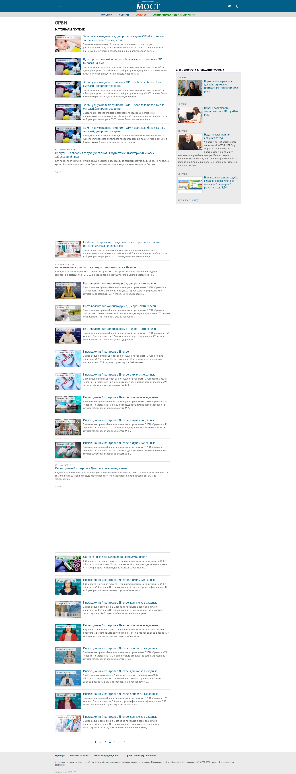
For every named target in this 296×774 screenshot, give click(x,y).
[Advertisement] (99, 204)
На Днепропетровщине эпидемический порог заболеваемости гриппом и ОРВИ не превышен (123, 244)
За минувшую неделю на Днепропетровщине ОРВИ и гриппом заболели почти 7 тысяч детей (123, 38)
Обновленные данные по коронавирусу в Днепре (115, 557)
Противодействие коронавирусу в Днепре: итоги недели (119, 283)
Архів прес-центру (188, 200)
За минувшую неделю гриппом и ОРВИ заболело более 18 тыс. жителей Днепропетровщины (123, 129)
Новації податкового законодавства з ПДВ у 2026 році (221, 111)
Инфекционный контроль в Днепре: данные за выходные (120, 602)
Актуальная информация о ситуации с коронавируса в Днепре (95, 267)
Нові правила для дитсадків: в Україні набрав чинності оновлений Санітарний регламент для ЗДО (221, 182)
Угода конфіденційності (107, 755)
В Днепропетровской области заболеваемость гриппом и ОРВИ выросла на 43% (124, 61)
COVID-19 (141, 14)
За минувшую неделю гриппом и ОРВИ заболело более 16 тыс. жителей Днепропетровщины (123, 107)
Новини (124, 14)
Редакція (60, 755)
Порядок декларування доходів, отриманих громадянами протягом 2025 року (221, 86)
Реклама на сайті (79, 755)
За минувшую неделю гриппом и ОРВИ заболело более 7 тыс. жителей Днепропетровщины (122, 84)
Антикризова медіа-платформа (174, 14)
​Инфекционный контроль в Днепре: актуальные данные (119, 443)
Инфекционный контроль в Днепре (106, 352)
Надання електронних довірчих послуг (217, 136)
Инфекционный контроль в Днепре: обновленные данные (120, 397)
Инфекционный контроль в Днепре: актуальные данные (119, 374)
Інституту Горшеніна (145, 755)
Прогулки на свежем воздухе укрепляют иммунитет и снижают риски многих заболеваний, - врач (104, 155)
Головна (106, 14)
